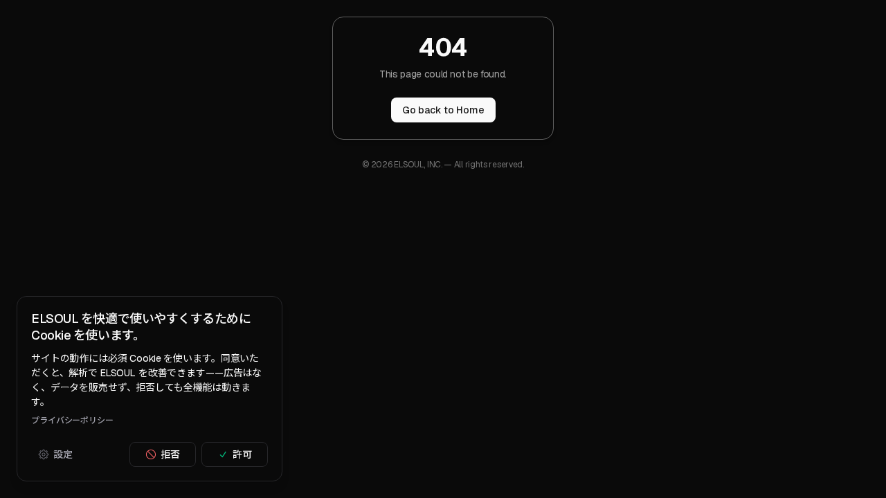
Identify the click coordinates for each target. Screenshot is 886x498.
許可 (242, 454)
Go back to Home (443, 110)
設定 (63, 454)
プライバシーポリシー (72, 420)
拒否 (170, 454)
